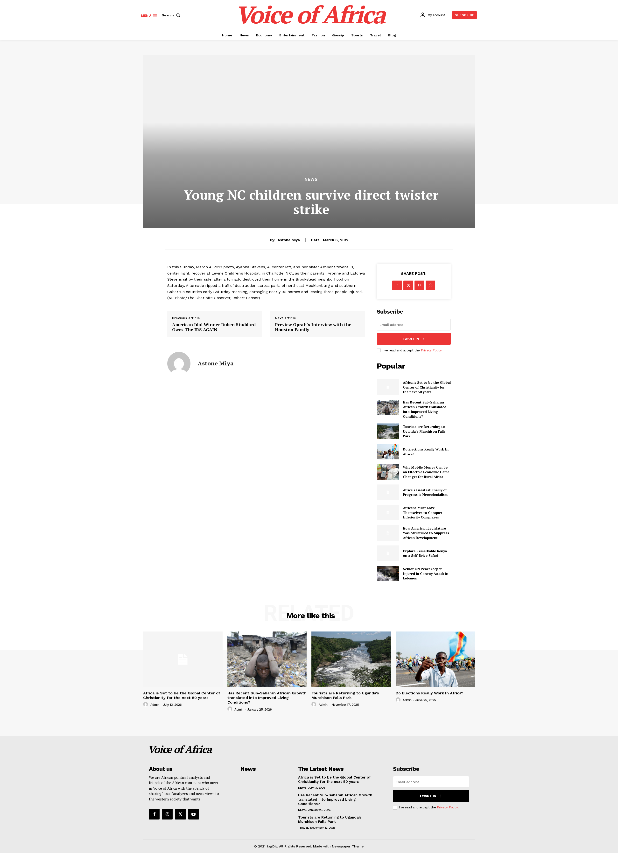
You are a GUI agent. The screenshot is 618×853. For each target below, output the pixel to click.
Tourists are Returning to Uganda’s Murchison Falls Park (424, 431)
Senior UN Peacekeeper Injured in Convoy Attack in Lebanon (425, 573)
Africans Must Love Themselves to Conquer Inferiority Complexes (422, 512)
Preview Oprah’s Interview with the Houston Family (313, 327)
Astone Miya (289, 240)
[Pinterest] (419, 285)
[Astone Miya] (178, 363)
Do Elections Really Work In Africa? (429, 693)
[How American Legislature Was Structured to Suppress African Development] (388, 533)
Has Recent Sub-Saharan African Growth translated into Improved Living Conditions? (424, 409)
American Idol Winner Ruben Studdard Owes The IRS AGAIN (214, 327)
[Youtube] (193, 814)
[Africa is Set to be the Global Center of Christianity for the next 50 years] (388, 387)
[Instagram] (167, 814)
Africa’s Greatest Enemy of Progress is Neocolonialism (425, 492)
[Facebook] (397, 285)
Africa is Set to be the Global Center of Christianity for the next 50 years (427, 387)
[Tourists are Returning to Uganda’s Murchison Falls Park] (388, 431)
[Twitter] (408, 285)
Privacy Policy (431, 350)
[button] (172, 15)
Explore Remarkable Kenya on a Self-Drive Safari (425, 553)
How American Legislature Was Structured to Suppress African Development (426, 533)
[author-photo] (146, 704)
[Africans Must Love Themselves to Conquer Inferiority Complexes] (388, 512)
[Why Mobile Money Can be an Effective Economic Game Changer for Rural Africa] (388, 472)
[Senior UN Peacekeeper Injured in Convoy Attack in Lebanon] (388, 573)
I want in (411, 339)
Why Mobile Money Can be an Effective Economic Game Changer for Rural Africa (426, 472)
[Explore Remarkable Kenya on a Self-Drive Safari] (388, 553)
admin (154, 704)
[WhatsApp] (430, 285)
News (311, 179)
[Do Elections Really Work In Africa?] (388, 451)
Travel (303, 827)
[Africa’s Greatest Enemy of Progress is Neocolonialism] (388, 492)
